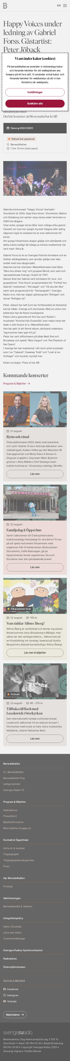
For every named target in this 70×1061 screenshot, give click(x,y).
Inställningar (34, 92)
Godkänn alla (35, 103)
